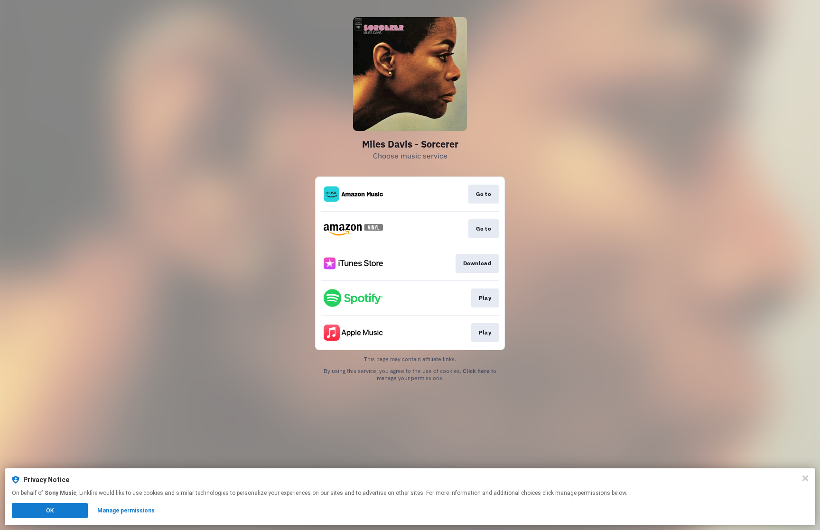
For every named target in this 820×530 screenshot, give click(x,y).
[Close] (805, 478)
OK (50, 510)
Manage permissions (126, 510)
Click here (476, 370)
